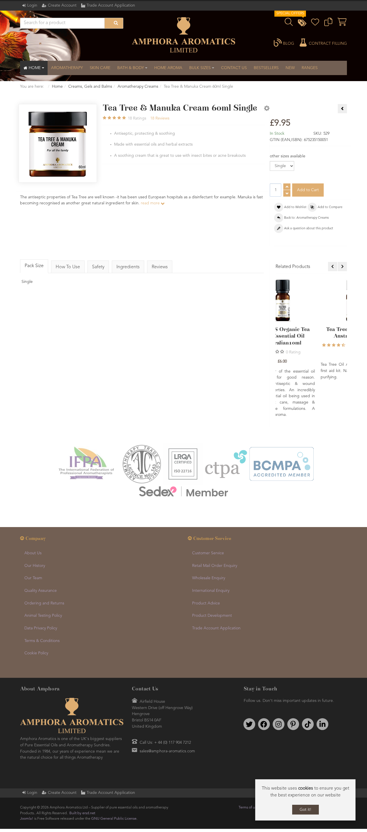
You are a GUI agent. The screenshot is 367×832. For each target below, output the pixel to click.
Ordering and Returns (44, 569)
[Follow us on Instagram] (278, 689)
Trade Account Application (111, 5)
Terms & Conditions (42, 606)
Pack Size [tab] (34, 266)
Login (32, 5)
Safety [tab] (98, 267)
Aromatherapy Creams (138, 87)
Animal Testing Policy (43, 581)
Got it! (305, 810)
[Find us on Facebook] (264, 689)
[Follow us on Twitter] (249, 689)
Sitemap (338, 773)
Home (57, 87)
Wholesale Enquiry (208, 543)
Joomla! (26, 784)
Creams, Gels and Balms (90, 87)
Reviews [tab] (160, 267)
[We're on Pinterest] (293, 689)
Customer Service (208, 518)
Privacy (266, 773)
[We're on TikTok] (308, 689)
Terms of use (248, 773)
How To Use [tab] (68, 267)
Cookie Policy (36, 618)
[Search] (113, 23)
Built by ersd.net (82, 778)
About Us (33, 518)
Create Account (62, 5)
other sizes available (287, 156)
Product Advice (206, 569)
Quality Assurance (40, 556)
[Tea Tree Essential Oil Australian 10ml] (311, 300)
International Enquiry (210, 556)
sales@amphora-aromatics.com (167, 716)
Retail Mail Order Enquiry (214, 531)
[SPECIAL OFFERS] (302, 24)
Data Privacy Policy (40, 594)
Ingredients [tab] (128, 267)
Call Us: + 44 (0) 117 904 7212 (165, 708)
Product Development (212, 581)
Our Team (33, 543)
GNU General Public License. (114, 784)
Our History (34, 531)
